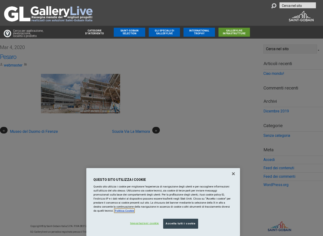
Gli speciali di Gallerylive (164, 32)
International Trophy (199, 32)
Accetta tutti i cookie (181, 223)
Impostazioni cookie (144, 223)
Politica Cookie (124, 210)
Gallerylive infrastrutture (234, 32)
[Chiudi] (233, 174)
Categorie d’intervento (94, 32)
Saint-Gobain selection (129, 32)
